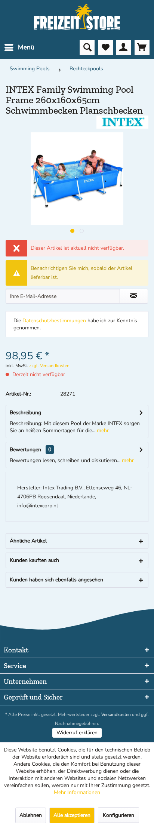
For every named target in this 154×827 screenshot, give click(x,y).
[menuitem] (19, 47)
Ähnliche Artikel (28, 540)
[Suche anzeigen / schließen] (87, 47)
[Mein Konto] (123, 47)
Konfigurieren (118, 815)
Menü (26, 47)
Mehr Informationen (77, 792)
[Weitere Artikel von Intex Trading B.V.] (122, 122)
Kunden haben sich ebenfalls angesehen (56, 579)
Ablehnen (30, 815)
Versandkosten (116, 714)
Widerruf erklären (77, 732)
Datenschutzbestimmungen (54, 320)
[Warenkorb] (142, 47)
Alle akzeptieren (71, 815)
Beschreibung (25, 412)
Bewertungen (25, 449)
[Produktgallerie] (72, 231)
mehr (102, 430)
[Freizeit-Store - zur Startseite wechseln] (77, 17)
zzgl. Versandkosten (49, 366)
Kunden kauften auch (34, 560)
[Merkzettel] (105, 47)
